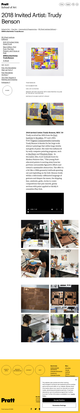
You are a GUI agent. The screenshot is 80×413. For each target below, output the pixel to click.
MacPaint (32, 154)
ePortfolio (68, 368)
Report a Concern (70, 375)
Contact (29, 370)
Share (7, 90)
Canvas (67, 370)
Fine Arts (14, 29)
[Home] (8, 400)
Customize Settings (59, 405)
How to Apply (6, 370)
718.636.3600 (39, 401)
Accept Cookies (59, 400)
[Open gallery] (45, 59)
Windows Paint (46, 154)
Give (61, 4)
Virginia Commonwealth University (45, 140)
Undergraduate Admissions (55, 368)
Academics (54, 373)
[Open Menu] (77, 4)
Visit (40, 370)
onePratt (67, 372)
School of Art (8, 7)
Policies (67, 374)
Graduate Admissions (56, 371)
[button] (60, 212)
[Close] (76, 380)
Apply (68, 4)
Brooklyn (39, 138)
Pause (60, 212)
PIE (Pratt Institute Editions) (47, 29)
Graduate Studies (55, 375)
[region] (59, 394)
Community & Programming (28, 29)
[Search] (73, 4)
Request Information (17, 370)
